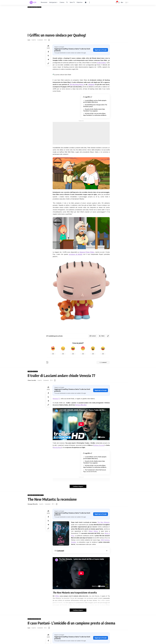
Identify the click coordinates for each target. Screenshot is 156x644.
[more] (89, 2)
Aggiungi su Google (101, 50)
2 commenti (40, 40)
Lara (29, 40)
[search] (119, 2)
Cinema (30, 371)
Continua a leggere (78, 486)
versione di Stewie (75, 254)
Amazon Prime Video (87, 252)
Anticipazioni (31, 7)
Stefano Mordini (80, 405)
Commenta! (46, 380)
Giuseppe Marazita (33, 504)
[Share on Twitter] (48, 56)
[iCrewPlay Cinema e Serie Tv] (33, 2)
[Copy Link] (48, 63)
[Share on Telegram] (48, 59)
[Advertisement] (78, 20)
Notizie (39, 7)
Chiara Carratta (32, 380)
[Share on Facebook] (48, 52)
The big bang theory (76, 84)
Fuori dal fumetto (38, 495)
